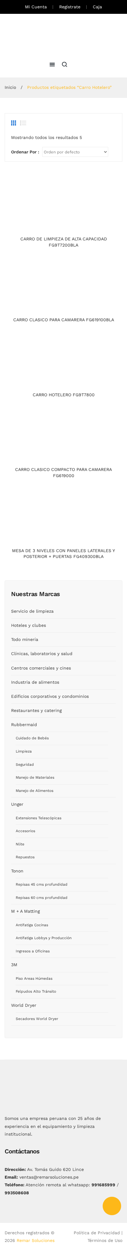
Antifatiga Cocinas (32, 925)
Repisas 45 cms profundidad (42, 884)
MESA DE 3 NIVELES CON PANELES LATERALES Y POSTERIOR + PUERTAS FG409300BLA (63, 553)
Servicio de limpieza (32, 611)
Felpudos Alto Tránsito (36, 991)
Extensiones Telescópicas (38, 818)
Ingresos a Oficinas (33, 951)
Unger (17, 804)
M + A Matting (25, 911)
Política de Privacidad (97, 1232)
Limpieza (24, 751)
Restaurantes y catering (36, 710)
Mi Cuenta (36, 6)
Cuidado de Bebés (32, 738)
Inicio (10, 87)
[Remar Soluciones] (63, 36)
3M (14, 964)
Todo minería (24, 639)
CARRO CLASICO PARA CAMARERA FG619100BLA (63, 319)
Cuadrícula (14, 123)
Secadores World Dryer (37, 1019)
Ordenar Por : (25, 151)
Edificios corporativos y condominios (50, 696)
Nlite (20, 844)
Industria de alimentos (35, 682)
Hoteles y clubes (28, 625)
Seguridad (25, 764)
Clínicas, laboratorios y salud (41, 653)
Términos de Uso (105, 1240)
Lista (23, 123)
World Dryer (23, 1005)
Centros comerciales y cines (41, 668)
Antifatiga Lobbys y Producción (44, 938)
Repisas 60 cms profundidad (42, 897)
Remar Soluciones (36, 1240)
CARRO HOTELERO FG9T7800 (64, 394)
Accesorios (25, 831)
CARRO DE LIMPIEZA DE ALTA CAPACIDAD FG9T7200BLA (63, 241)
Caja (97, 6)
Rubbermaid (24, 724)
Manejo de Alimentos (34, 791)
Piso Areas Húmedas (34, 978)
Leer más (63, 227)
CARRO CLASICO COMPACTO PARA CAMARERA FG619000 (63, 472)
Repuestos (25, 857)
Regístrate (69, 6)
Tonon (17, 870)
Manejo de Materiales (35, 777)
